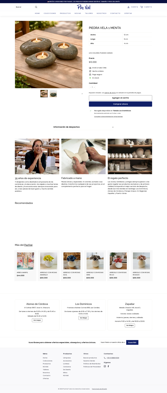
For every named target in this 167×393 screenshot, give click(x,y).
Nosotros (102, 13)
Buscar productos (90, 358)
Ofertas (128, 13)
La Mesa (66, 364)
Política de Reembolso (92, 364)
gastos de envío (110, 93)
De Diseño (67, 370)
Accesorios (67, 361)
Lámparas (67, 358)
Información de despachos (67, 127)
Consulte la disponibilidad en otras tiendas (108, 116)
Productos (65, 13)
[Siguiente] (81, 93)
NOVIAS (78, 13)
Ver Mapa (83, 318)
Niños (65, 373)
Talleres (89, 13)
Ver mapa (37, 320)
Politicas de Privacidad (92, 367)
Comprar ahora (120, 104)
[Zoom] (48, 54)
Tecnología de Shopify (99, 389)
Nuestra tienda (89, 361)
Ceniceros (67, 367)
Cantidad (93, 83)
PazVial (28, 244)
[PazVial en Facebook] (108, 366)
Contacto (115, 13)
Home (37, 13)
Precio (91, 58)
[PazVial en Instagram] (105, 366)
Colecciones (50, 13)
